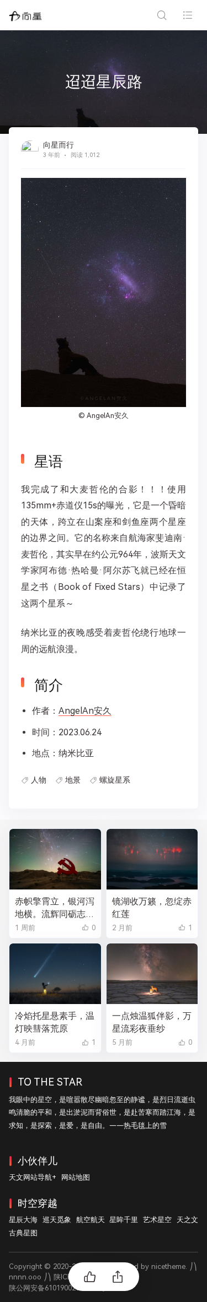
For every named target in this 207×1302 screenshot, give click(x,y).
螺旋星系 (114, 779)
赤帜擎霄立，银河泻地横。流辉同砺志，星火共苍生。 (54, 908)
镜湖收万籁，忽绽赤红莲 (152, 907)
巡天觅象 (57, 1220)
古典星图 (23, 1233)
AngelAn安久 (108, 415)
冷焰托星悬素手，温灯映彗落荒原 (54, 1022)
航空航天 (90, 1220)
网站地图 (75, 1177)
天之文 (187, 1220)
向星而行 (58, 144)
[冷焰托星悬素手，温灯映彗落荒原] (55, 973)
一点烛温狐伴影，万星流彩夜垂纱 (152, 1022)
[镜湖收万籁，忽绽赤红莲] (152, 859)
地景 (73, 779)
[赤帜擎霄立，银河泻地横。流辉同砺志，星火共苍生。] (55, 859)
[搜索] (161, 15)
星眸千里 (123, 1220)
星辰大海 (23, 1220)
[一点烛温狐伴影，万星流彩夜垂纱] (152, 973)
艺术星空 (157, 1220)
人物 (38, 779)
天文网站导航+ (32, 1177)
